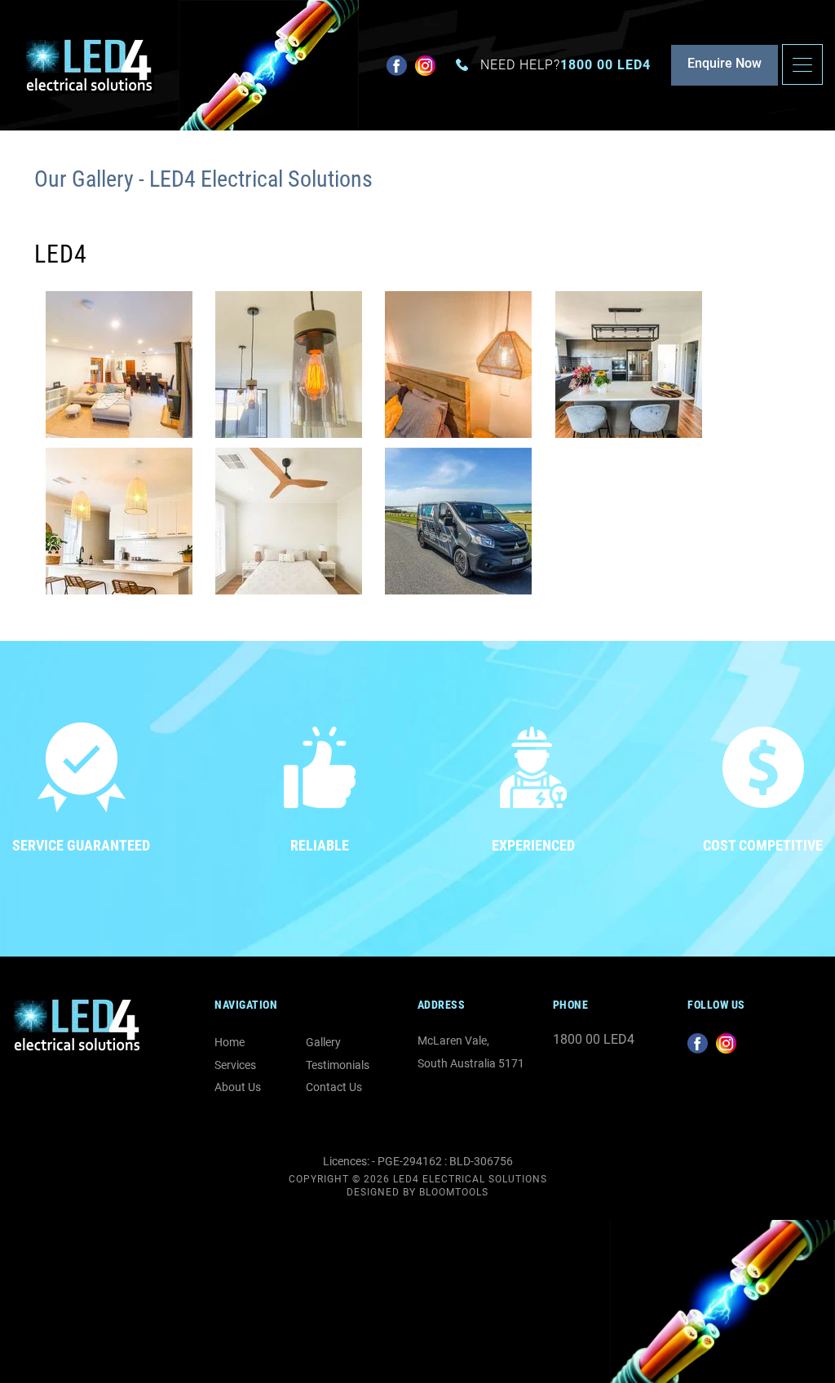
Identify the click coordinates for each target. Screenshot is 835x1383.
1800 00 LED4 (565, 65)
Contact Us (334, 1087)
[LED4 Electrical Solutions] (89, 64)
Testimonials (337, 1064)
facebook (397, 65)
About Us (237, 1087)
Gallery (323, 1042)
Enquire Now (724, 63)
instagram (425, 65)
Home (229, 1042)
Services (235, 1064)
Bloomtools (453, 1192)
